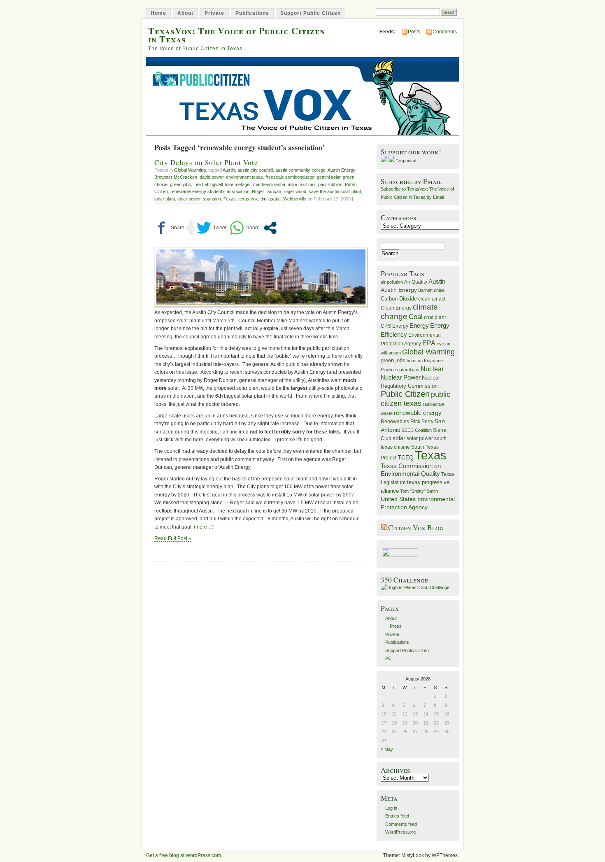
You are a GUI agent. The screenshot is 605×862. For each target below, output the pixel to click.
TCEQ (406, 457)
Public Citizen (405, 393)
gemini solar (328, 177)
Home (158, 13)
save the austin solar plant (335, 191)
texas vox (248, 198)
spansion (212, 198)
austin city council (255, 170)
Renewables (395, 421)
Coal (416, 317)
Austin (229, 170)
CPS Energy (394, 325)
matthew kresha (269, 184)
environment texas (244, 177)
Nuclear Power (401, 377)
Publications (252, 13)
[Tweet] (211, 228)
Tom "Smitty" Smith (419, 491)
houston (415, 360)
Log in (391, 808)
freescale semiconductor (289, 177)
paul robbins (330, 184)
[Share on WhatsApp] (245, 228)
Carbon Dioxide (399, 299)
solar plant (164, 198)
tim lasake (271, 198)
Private (214, 13)
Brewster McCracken (175, 177)
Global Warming (190, 170)
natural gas (408, 369)
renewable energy (418, 412)
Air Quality (415, 282)
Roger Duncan (266, 191)
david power (211, 177)
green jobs (180, 184)
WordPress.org (400, 831)
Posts (414, 32)
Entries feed (397, 815)
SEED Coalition (417, 430)
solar (399, 438)
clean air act (431, 299)
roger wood (295, 191)
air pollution (392, 282)
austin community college (300, 170)
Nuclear (432, 369)
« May (387, 749)
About (185, 13)
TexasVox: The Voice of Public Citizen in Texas (236, 34)
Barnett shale (431, 290)
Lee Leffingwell (208, 184)
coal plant (435, 317)
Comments (445, 32)
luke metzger (238, 184)
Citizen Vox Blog (416, 527)
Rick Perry (421, 421)
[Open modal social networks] (270, 228)
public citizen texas (415, 399)
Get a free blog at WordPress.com (183, 855)
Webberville (294, 198)
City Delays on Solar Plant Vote (206, 162)
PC (388, 658)
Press (396, 626)
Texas (229, 198)
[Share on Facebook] (169, 228)
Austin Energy (341, 170)
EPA (428, 343)
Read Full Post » (172, 538)
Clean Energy (396, 308)
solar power (188, 198)
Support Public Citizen (310, 13)
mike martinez (302, 184)
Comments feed (401, 824)
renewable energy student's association (209, 191)
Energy (419, 325)
